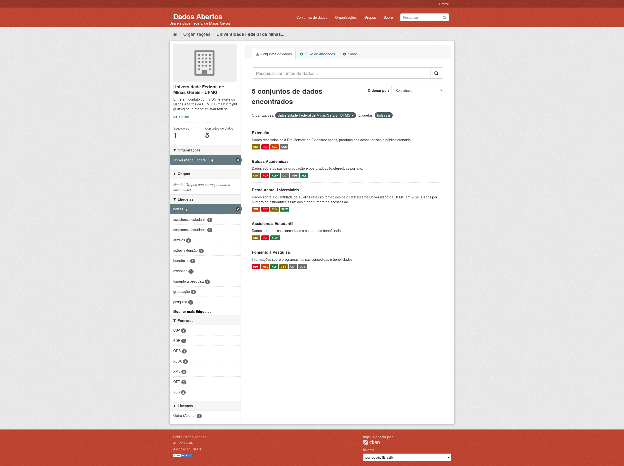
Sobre (388, 17)
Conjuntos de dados (311, 17)
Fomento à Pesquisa (271, 252)
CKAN (371, 442)
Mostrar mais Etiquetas (192, 311)
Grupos (370, 17)
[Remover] (352, 115)
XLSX (275, 175)
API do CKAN (183, 442)
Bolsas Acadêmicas (270, 161)
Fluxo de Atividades (319, 53)
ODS (284, 147)
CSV (256, 147)
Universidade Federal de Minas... (250, 34)
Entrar (443, 3)
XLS (304, 175)
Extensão (260, 132)
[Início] (175, 34)
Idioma (368, 449)
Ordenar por (378, 90)
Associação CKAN (187, 449)
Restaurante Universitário (275, 190)
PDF (265, 147)
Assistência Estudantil (272, 223)
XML (274, 147)
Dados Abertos (197, 16)
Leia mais (181, 116)
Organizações (346, 17)
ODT (285, 175)
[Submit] (444, 17)
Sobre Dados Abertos (189, 436)
